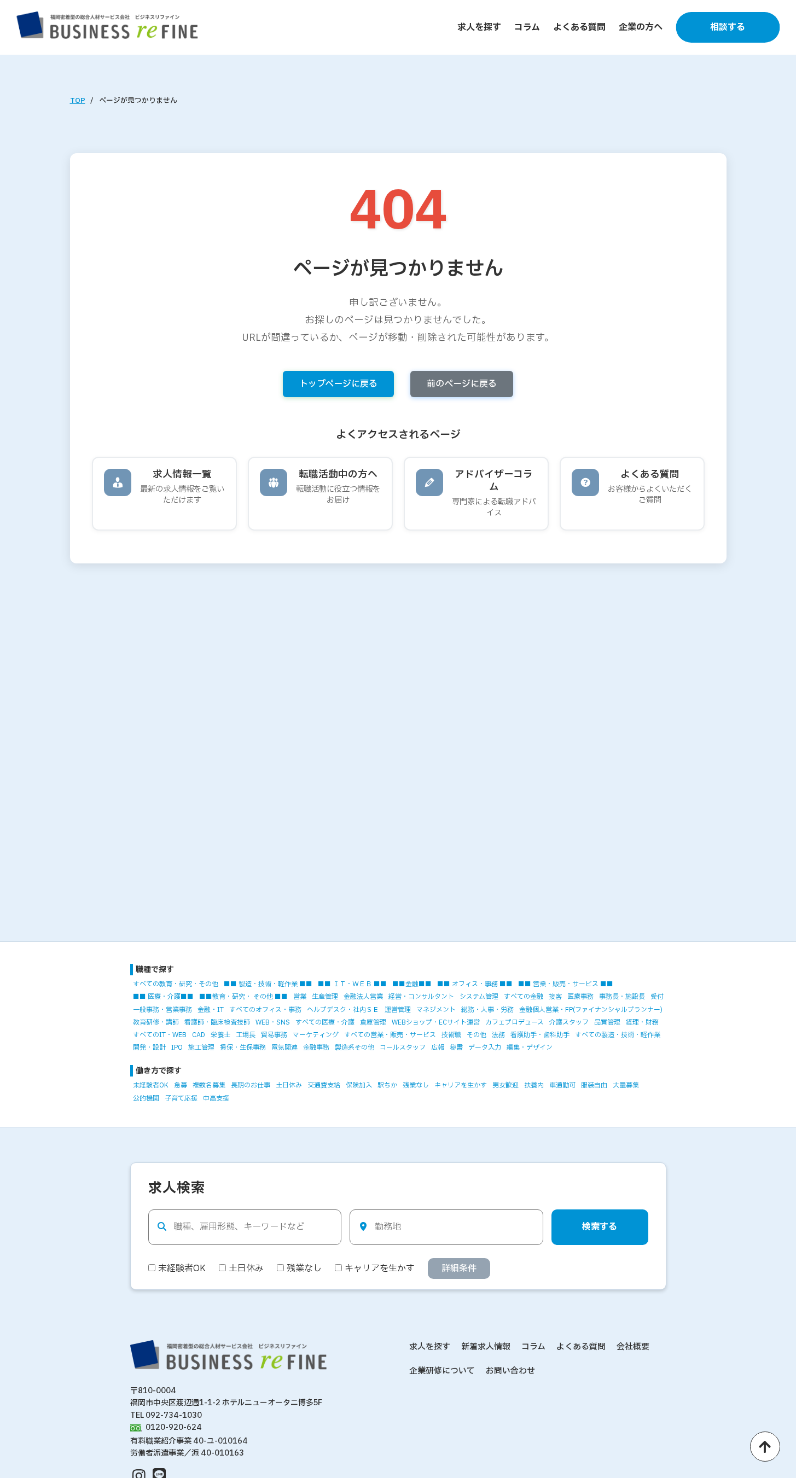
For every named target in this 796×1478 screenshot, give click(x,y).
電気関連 (284, 1047)
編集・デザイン (530, 1047)
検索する (599, 1226)
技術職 (451, 1035)
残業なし (416, 1085)
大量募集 (626, 1085)
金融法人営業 (363, 997)
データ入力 (484, 1047)
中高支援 (216, 1098)
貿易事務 (274, 1035)
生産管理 (325, 997)
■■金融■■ (412, 984)
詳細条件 (459, 1268)
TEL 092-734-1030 (166, 1415)
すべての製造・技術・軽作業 (617, 1035)
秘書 (456, 1047)
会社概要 (633, 1347)
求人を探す (479, 27)
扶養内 (534, 1085)
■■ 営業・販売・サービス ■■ (565, 984)
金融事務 (316, 1047)
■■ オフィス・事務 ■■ (475, 984)
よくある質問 (579, 27)
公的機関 (146, 1098)
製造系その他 (354, 1047)
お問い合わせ (510, 1371)
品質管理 (607, 1022)
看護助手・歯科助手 (540, 1035)
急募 (180, 1085)
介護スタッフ (569, 1022)
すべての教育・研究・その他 (175, 984)
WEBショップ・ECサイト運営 (436, 1022)
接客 (555, 997)
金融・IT (210, 1010)
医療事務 (580, 997)
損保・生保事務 (243, 1047)
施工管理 (201, 1047)
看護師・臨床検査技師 (217, 1022)
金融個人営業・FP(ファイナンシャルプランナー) (591, 1010)
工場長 (245, 1035)
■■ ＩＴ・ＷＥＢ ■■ (352, 984)
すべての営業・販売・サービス (390, 1035)
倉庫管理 (373, 1022)
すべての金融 (523, 997)
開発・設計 (149, 1047)
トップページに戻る (338, 384)
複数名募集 (209, 1085)
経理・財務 (642, 1022)
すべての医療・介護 (325, 1022)
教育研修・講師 (156, 1022)
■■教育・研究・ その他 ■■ (243, 997)
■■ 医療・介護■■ (163, 997)
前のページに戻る (462, 384)
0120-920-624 (174, 1427)
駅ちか (387, 1085)
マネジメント (436, 1010)
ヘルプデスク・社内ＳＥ (343, 1010)
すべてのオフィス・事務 (265, 1010)
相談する (727, 27)
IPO (177, 1047)
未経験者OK (151, 1085)
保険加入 (359, 1085)
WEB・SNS (272, 1022)
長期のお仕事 (250, 1085)
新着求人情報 (485, 1347)
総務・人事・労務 (487, 1010)
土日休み (289, 1085)
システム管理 (479, 997)
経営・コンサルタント (421, 997)
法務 (498, 1035)
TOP (77, 100)
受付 (657, 997)
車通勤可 (562, 1085)
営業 (299, 997)
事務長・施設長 (622, 997)
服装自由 (594, 1085)
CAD (198, 1035)
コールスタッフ (403, 1047)
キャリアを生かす (460, 1085)
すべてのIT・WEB (160, 1035)
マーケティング (316, 1035)
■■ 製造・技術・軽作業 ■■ (268, 984)
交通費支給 (323, 1085)
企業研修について (442, 1371)
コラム (527, 27)
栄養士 (220, 1035)
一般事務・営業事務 (162, 1010)
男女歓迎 (505, 1085)
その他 (476, 1035)
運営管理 (398, 1010)
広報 (437, 1047)
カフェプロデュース (514, 1022)
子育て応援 (181, 1098)
